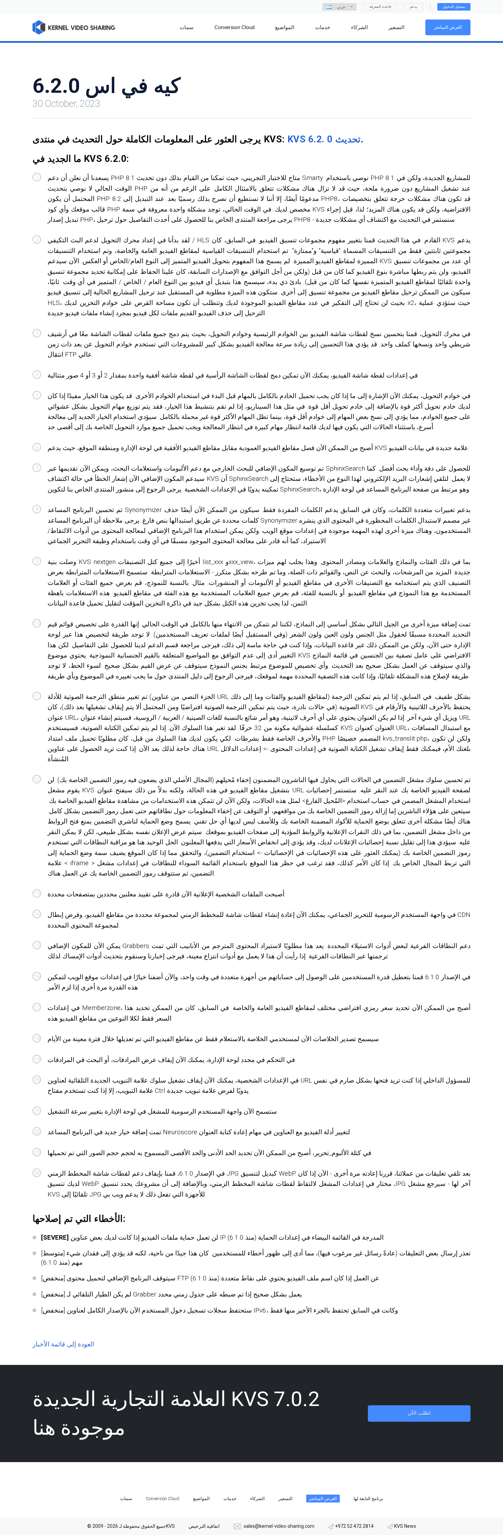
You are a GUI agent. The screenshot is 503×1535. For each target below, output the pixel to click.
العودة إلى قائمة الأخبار (63, 1344)
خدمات (229, 1498)
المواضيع (201, 1498)
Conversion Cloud (162, 1498)
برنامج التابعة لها (368, 1498)
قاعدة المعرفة (380, 6)
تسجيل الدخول (453, 6)
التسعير (286, 1498)
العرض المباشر (448, 27)
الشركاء (257, 1498)
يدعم (413, 6)
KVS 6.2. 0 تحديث (324, 139)
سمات (126, 1498)
